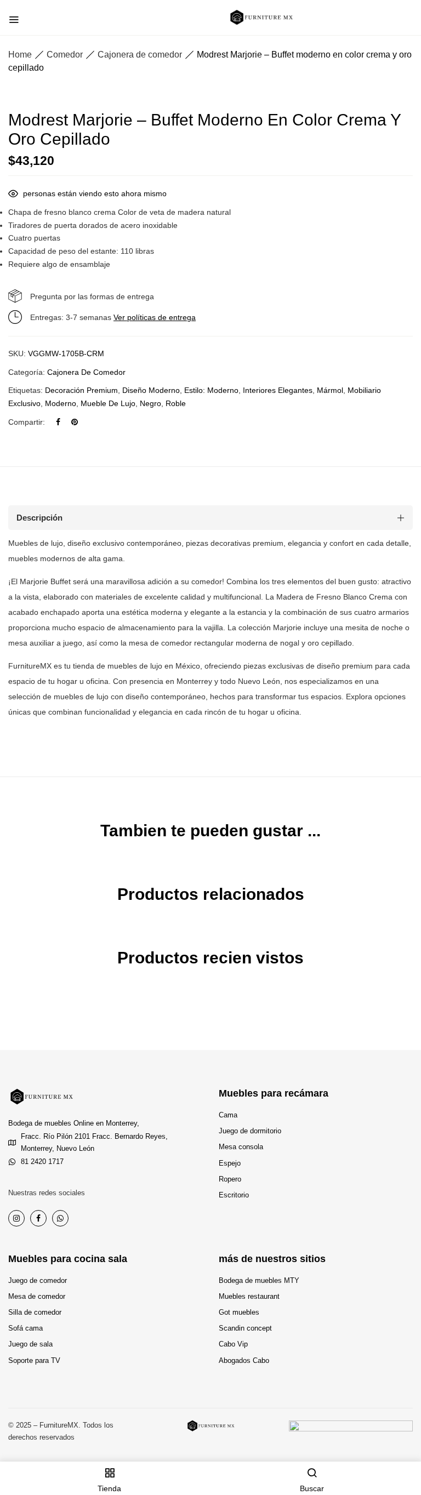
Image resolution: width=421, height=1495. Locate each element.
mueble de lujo (108, 403)
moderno (60, 403)
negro (150, 403)
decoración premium (81, 390)
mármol (330, 390)
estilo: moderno (211, 390)
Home (20, 54)
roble (176, 403)
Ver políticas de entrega (154, 317)
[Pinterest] (74, 422)
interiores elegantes (277, 390)
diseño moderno (151, 390)
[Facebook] (58, 422)
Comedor (65, 54)
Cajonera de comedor (140, 54)
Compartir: (26, 422)
